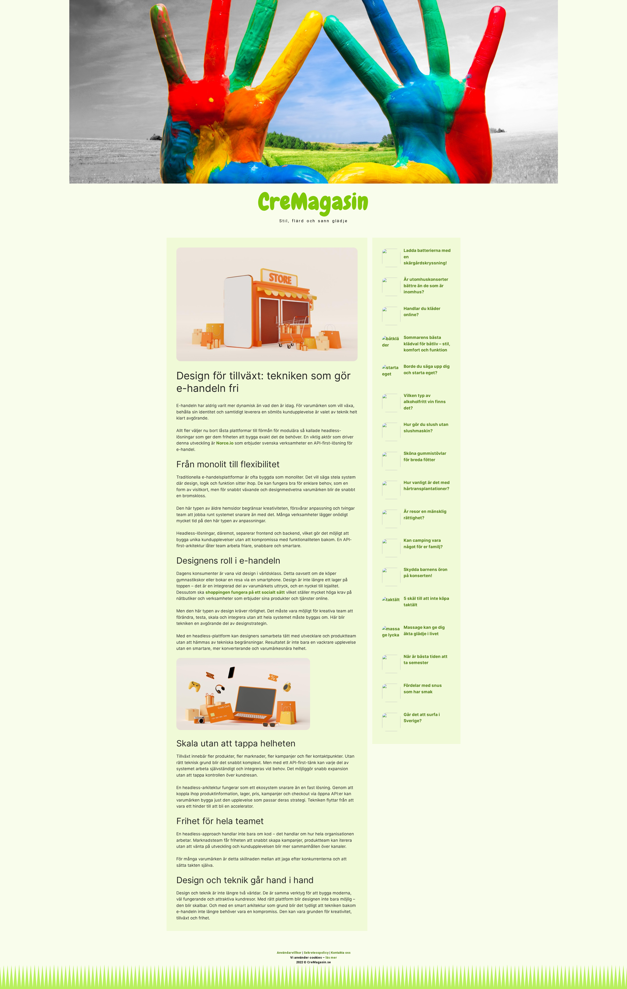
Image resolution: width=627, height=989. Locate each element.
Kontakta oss (340, 952)
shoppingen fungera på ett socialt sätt (245, 592)
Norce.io (224, 443)
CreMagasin (313, 201)
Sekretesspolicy (316, 952)
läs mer (331, 957)
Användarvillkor (289, 952)
